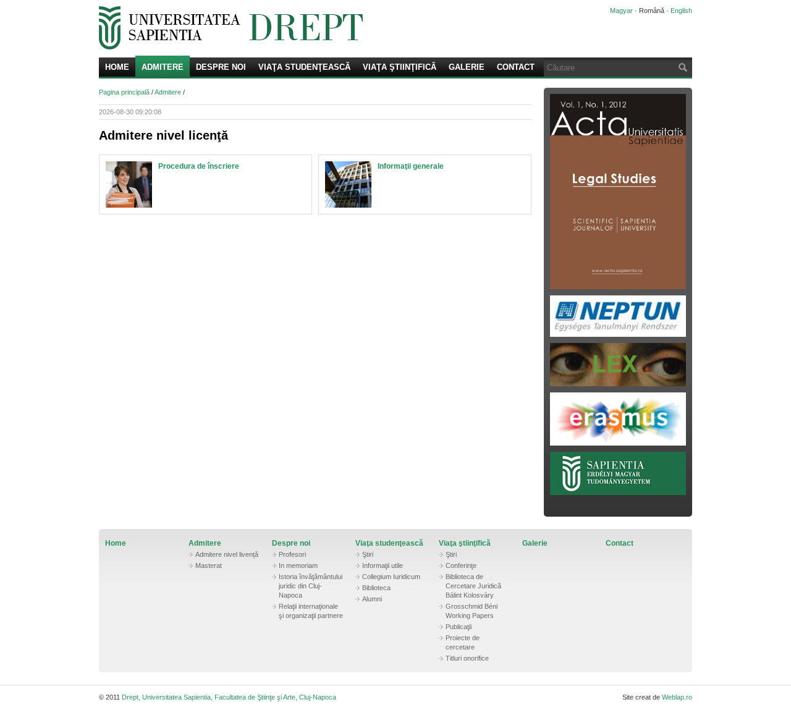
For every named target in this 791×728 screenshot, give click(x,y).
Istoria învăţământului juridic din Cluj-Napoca (310, 586)
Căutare (681, 67)
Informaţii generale (411, 166)
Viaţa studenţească (304, 67)
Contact (516, 67)
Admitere (163, 67)
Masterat (208, 565)
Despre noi (221, 67)
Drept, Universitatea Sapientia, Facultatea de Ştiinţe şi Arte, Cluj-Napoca (337, 27)
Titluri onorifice (467, 658)
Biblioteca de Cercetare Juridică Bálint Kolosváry (473, 586)
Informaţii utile (382, 565)
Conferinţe (461, 565)
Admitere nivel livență (226, 554)
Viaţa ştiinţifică (399, 67)
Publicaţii (459, 626)
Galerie (466, 67)
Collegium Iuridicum (391, 576)
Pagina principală (124, 92)
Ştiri (367, 554)
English (681, 10)
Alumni (372, 599)
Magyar (621, 10)
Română (651, 10)
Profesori (292, 554)
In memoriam (298, 565)
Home (117, 67)
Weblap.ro (677, 697)
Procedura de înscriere (198, 166)
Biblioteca (376, 587)
